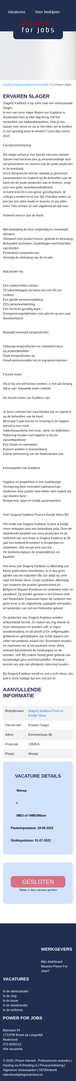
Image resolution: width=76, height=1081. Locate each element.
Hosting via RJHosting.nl (20, 1065)
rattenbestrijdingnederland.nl (22, 1074)
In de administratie (15, 991)
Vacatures (16, 12)
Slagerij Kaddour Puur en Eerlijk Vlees (34, 84)
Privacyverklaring (52, 1065)
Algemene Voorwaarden (19, 1070)
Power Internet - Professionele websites (42, 1060)
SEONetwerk (48, 1070)
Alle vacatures (13, 1049)
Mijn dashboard (51, 961)
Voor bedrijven (47, 12)
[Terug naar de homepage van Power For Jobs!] (38, 26)
